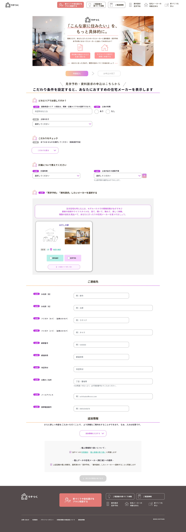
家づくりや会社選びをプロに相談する (73, 4)
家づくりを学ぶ (174, 4)
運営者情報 (81, 520)
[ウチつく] (12, 4)
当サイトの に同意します (94, 452)
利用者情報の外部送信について (66, 520)
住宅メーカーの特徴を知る (155, 4)
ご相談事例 (119, 5)
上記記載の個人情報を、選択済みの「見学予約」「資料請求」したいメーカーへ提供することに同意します (94, 464)
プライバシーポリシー (47, 520)
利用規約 (35, 520)
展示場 (43, 249)
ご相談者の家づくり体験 (98, 5)
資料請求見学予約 (137, 4)
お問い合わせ (25, 520)
